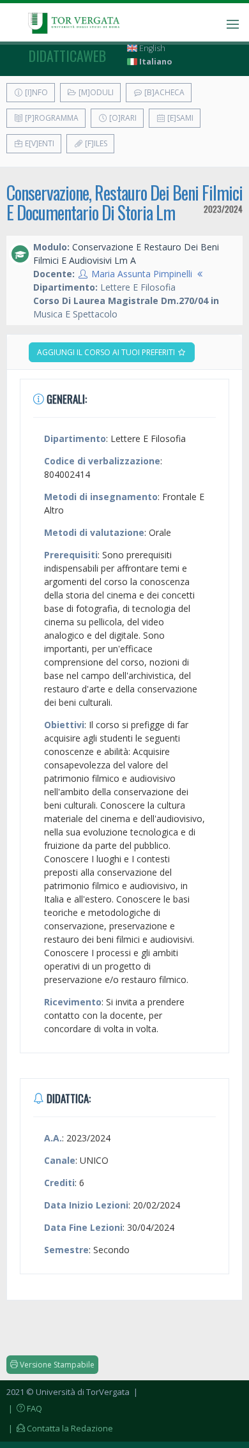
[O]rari (122, 117)
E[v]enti (38, 143)
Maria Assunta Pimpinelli (141, 274)
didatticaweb (67, 55)
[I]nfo (35, 92)
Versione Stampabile (56, 1364)
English (151, 48)
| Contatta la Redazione (59, 1428)
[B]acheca (163, 92)
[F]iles (95, 143)
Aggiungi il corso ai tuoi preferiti (107, 352)
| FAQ (24, 1408)
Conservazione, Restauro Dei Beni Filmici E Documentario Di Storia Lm (124, 202)
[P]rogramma (51, 117)
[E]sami (179, 117)
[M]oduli (95, 92)
